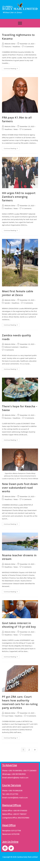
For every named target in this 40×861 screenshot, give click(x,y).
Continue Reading (12, 68)
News (16, 129)
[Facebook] (5, 848)
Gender (7, 303)
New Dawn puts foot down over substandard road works (20, 487)
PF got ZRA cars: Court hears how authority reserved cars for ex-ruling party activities (20, 702)
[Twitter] (11, 848)
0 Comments (29, 47)
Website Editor (10, 44)
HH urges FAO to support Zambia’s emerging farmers (18, 196)
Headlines (16, 47)
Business (8, 418)
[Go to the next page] (35, 749)
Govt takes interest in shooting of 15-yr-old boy (19, 625)
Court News (9, 716)
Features (8, 47)
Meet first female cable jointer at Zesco (17, 293)
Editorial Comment (11, 347)
